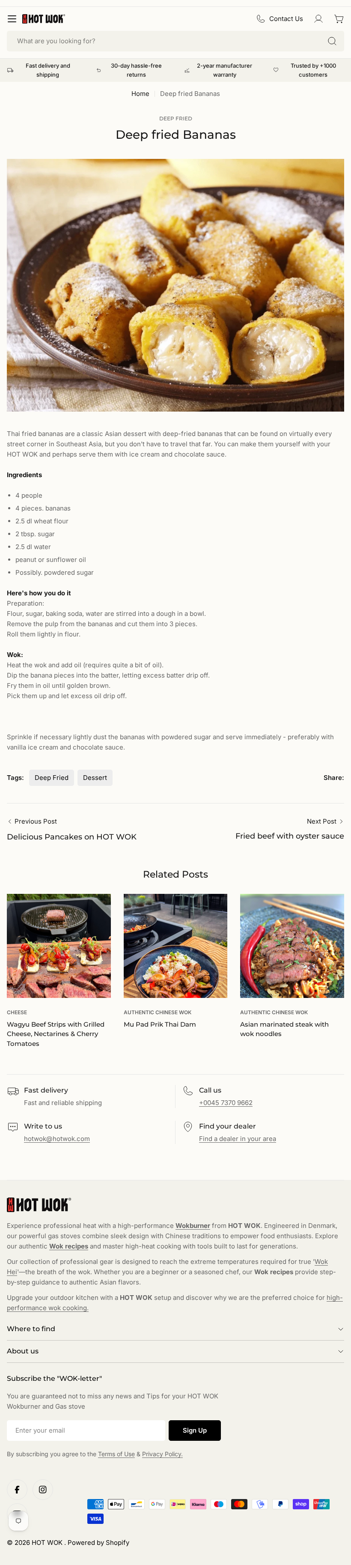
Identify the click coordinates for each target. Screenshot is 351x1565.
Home (140, 94)
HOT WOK (48, 1542)
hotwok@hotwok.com (57, 1139)
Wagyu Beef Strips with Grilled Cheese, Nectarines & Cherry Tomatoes (55, 1034)
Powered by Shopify (98, 1542)
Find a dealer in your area (237, 1139)
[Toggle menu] (12, 19)
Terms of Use (116, 1453)
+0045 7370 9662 (226, 1103)
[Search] (332, 41)
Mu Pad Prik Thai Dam (160, 1024)
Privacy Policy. (162, 1453)
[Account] (318, 19)
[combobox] (175, 41)
